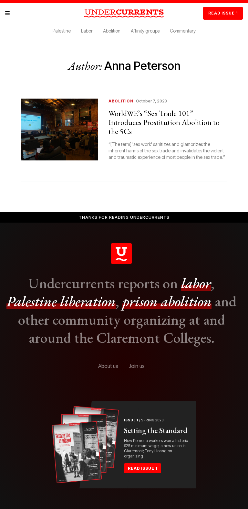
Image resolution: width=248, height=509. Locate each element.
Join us (137, 366)
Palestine (62, 31)
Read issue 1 (223, 13)
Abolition (111, 31)
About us (108, 366)
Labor (87, 31)
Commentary (183, 31)
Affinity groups (145, 31)
